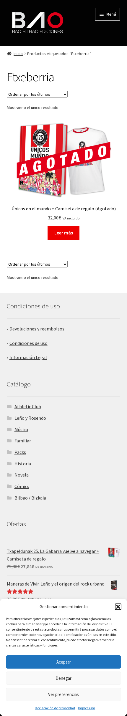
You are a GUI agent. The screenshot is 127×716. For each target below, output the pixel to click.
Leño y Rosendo (30, 418)
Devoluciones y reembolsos (36, 329)
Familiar (22, 441)
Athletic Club (27, 406)
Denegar (63, 678)
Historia (22, 464)
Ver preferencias (63, 694)
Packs (20, 452)
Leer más (63, 233)
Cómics (21, 486)
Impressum (86, 708)
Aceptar (63, 662)
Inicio (18, 53)
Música (21, 429)
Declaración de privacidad (55, 708)
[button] (118, 607)
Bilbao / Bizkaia (30, 498)
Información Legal (28, 357)
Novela (21, 475)
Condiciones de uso (28, 343)
